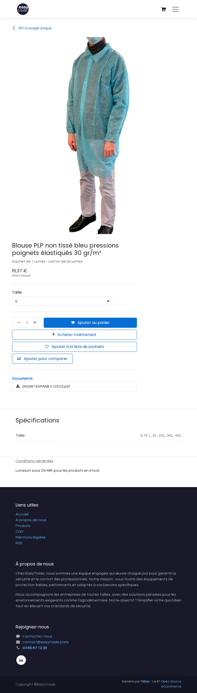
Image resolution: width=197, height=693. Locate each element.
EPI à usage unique (35, 28)
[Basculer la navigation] (175, 9)
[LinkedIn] (21, 660)
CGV (20, 531)
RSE (19, 543)
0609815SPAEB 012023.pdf (46, 386)
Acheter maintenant (76, 334)
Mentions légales (31, 537)
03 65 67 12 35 (35, 648)
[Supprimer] (17, 323)
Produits (23, 526)
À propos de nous (31, 520)
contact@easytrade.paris (46, 642)
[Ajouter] (36, 323)
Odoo (145, 681)
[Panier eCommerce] (163, 9)
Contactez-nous (37, 636)
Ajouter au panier (93, 322)
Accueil (22, 514)
